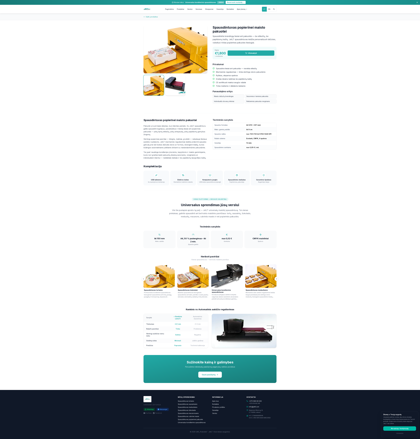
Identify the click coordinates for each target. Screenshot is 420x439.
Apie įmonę (241, 9)
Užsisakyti (252, 53)
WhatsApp (150, 409)
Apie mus (215, 401)
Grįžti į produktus (152, 17)
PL (274, 9)
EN (269, 9)
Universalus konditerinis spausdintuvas (192, 422)
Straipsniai (209, 9)
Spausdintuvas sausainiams (187, 404)
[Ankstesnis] (143, 279)
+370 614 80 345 (254, 403)
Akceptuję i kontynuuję (399, 428)
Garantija (220, 9)
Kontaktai (230, 9)
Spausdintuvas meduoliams (187, 407)
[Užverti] (417, 2)
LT (264, 9)
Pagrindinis (169, 9)
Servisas (199, 9)
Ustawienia (399, 433)
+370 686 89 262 (255, 401)
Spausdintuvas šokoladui (187, 410)
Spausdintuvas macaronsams (188, 413)
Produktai (180, 9)
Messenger (163, 409)
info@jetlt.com (254, 407)
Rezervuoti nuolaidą (235, 2)
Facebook (158, 413)
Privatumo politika (218, 407)
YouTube (149, 413)
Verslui (189, 9)
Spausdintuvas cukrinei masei (188, 416)
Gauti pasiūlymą (208, 375)
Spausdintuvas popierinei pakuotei (190, 419)
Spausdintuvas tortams (186, 401)
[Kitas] (277, 279)
